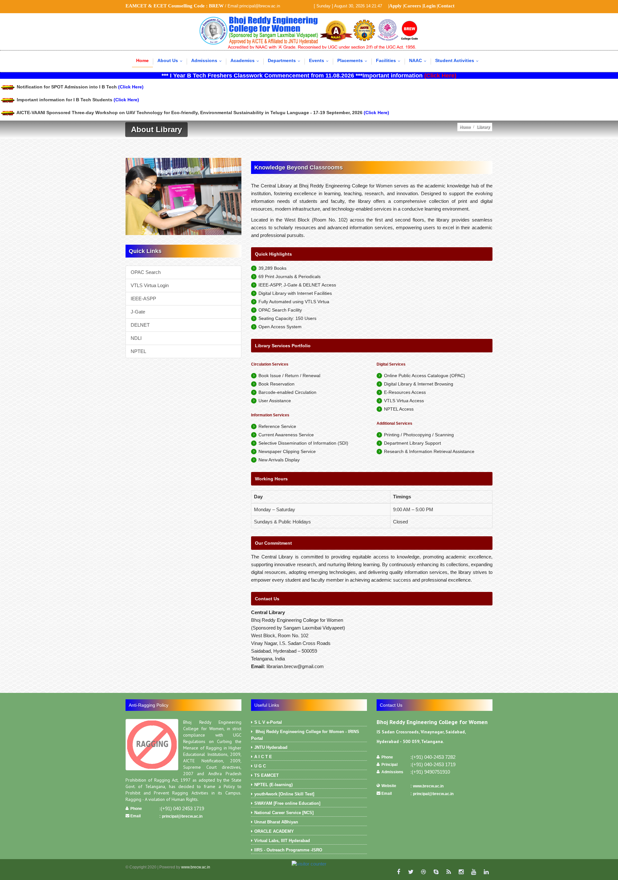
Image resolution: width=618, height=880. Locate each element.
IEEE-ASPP (143, 298)
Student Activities (458, 60)
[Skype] (436, 872)
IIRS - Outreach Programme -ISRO (288, 850)
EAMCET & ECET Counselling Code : (175, 5)
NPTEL (138, 351)
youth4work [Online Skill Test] (284, 794)
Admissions (208, 60)
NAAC (419, 60)
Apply (395, 5)
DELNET (140, 325)
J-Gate (138, 311)
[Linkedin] (486, 872)
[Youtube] (473, 872)
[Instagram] (461, 872)
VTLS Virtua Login (150, 285)
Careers (412, 5)
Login (429, 5)
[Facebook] (398, 872)
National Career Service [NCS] (284, 812)
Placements (353, 60)
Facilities (389, 60)
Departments (285, 60)
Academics (246, 60)
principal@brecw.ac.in (182, 816)
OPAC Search (146, 272)
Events (320, 60)
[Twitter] (411, 872)
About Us (171, 60)
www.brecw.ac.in (428, 786)
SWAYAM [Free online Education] (287, 803)
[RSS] (448, 872)
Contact (446, 5)
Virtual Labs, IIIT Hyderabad (282, 840)
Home (142, 60)
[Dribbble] (423, 872)
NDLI (136, 338)
